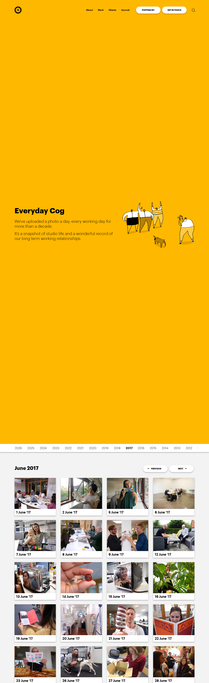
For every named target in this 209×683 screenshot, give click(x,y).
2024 (43, 448)
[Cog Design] (18, 12)
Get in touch (174, 10)
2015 (153, 448)
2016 (141, 448)
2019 (105, 448)
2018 (117, 448)
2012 (189, 448)
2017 (129, 448)
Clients (112, 9)
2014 (165, 448)
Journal (125, 9)
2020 (92, 448)
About (89, 9)
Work (101, 9)
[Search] (193, 10)
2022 (68, 448)
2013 (177, 448)
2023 (55, 448)
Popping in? (148, 10)
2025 (30, 448)
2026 (18, 448)
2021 (80, 448)
